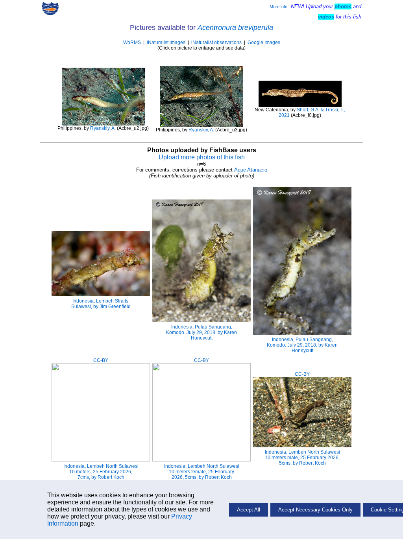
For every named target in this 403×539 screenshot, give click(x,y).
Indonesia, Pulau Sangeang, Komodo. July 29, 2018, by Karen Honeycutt (201, 332)
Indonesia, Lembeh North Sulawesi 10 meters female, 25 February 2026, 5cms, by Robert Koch (201, 471)
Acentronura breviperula (235, 27)
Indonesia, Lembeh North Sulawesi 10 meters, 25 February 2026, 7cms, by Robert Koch (101, 471)
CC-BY (100, 360)
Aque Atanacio (250, 170)
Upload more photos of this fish (202, 157)
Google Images (264, 42)
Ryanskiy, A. (103, 128)
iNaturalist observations (216, 42)
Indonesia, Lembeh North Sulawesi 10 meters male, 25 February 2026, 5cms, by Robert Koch (302, 457)
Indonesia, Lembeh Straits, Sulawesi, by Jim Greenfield (101, 303)
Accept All (248, 510)
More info (278, 6)
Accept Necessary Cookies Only (315, 510)
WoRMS (132, 42)
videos (326, 17)
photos (343, 6)
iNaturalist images (166, 42)
